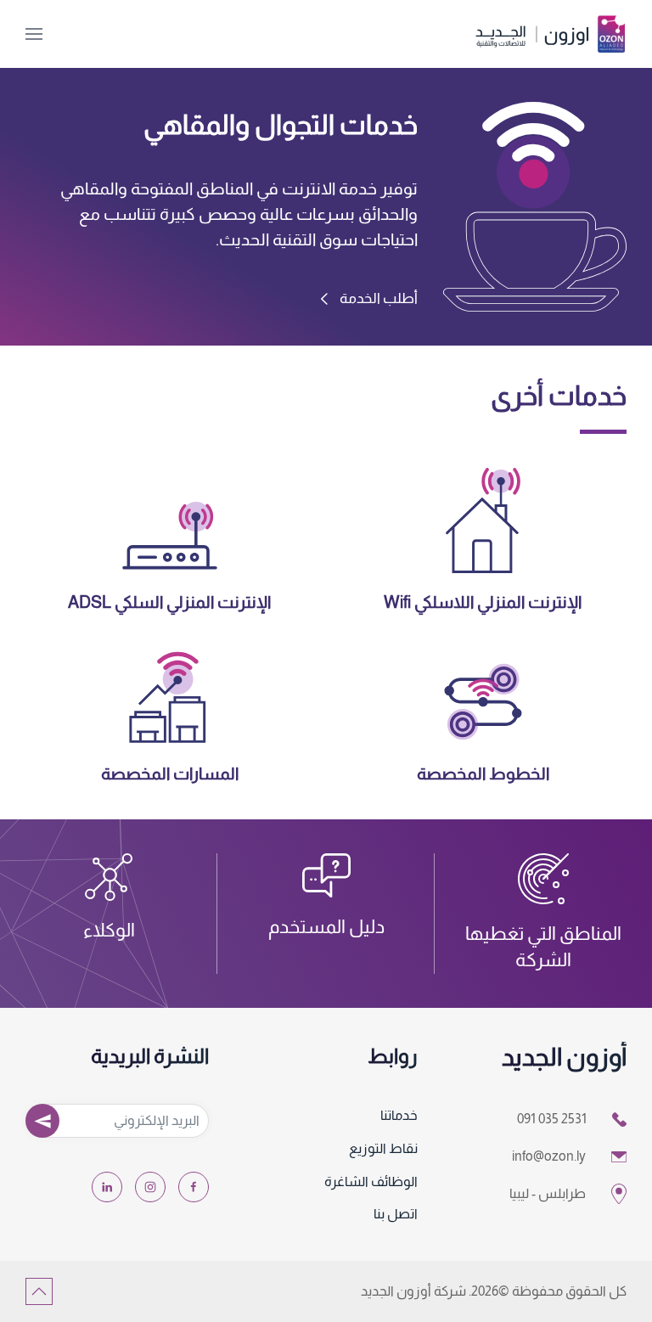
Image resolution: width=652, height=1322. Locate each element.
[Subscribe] (42, 1121)
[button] (33, 34)
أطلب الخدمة (379, 298)
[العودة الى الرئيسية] (550, 34)
